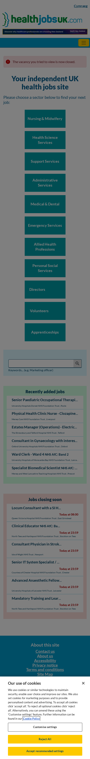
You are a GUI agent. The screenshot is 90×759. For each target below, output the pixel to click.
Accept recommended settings (45, 751)
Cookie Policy (31, 718)
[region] (45, 718)
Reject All (45, 739)
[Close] (83, 683)
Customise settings (45, 727)
